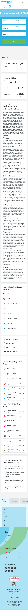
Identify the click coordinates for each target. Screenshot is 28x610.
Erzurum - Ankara (11, 373)
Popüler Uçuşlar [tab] (4, 500)
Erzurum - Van (10, 383)
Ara (14, 42)
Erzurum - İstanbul (11, 368)
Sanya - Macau (10, 440)
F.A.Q (6, 539)
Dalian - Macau (10, 445)
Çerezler (14, 593)
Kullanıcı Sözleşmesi (14, 591)
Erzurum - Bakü (11, 388)
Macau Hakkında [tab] (14, 500)
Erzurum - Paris (11, 397)
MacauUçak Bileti (12, 339)
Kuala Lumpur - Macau (12, 449)
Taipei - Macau (10, 435)
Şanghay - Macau (11, 425)
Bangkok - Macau (11, 410)
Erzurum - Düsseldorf (12, 392)
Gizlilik (14, 587)
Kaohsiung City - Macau (13, 430)
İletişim (7, 542)
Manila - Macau (11, 415)
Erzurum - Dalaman (12, 378)
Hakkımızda (8, 535)
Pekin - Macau (10, 420)
